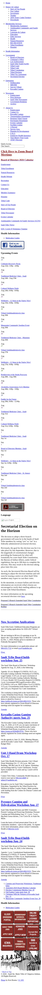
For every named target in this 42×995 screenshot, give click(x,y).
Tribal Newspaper (7, 213)
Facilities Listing (16, 125)
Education (14, 34)
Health (12, 39)
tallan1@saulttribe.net (9, 780)
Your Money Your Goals (19, 138)
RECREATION (16, 43)
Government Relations (18, 102)
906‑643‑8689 (21, 778)
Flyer (3, 652)
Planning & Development (19, 131)
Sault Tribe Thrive (7, 225)
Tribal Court (14, 66)
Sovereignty (14, 13)
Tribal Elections (16, 72)
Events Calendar (16, 123)
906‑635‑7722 (6, 648)
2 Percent (13, 127)
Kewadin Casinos (16, 89)
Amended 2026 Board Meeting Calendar (21, 888)
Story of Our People (17, 9)
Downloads (14, 20)
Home (8, 3)
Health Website (6, 177)
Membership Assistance (19, 26)
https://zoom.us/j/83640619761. (12, 731)
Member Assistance (8, 193)
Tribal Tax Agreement (18, 74)
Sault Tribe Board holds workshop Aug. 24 (15, 839)
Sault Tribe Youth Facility (19, 64)
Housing (13, 47)
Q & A (12, 133)
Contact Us (14, 112)
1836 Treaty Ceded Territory (20, 18)
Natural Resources (17, 41)
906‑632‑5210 (13, 829)
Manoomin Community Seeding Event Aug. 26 (23, 899)
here (23, 596)
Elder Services (15, 37)
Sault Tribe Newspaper (18, 100)
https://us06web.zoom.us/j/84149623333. (16, 701)
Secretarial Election (17, 77)
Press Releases (15, 97)
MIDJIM (13, 85)
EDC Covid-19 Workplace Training (14, 229)
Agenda (4, 709)
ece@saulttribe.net (25, 648)
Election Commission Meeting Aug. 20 (20, 890)
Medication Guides (13, 238)
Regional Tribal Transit (18, 119)
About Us (9, 108)
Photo (3, 980)
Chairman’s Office (17, 60)
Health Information (13, 51)
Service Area (15, 129)
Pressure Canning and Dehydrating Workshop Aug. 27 (20, 803)
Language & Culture (17, 32)
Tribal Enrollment (16, 45)
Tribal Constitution (17, 70)
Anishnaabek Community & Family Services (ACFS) (20, 221)
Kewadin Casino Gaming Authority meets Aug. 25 (16, 716)
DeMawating (15, 83)
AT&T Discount (16, 140)
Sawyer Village (16, 87)
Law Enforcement (17, 62)
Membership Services (13, 24)
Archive (13, 104)
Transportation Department (20, 116)
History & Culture (12, 7)
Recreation (5, 181)
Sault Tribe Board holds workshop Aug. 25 (15, 659)
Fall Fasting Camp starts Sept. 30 (18, 892)
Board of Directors (17, 57)
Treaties (13, 15)
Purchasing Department (19, 121)
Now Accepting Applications (18, 621)
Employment (15, 95)
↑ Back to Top (6, 972)
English (11, 520)
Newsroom (10, 93)
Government (10, 55)
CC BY (21, 980)
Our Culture (14, 11)
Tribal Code (14, 68)
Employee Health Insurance (20, 136)
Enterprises (10, 81)
